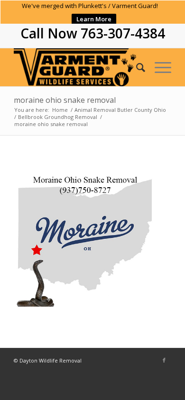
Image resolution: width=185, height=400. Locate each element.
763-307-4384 (123, 33)
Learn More (93, 19)
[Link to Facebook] (164, 360)
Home (60, 109)
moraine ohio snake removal (65, 100)
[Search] (136, 67)
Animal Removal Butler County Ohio (120, 109)
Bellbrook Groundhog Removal (57, 116)
